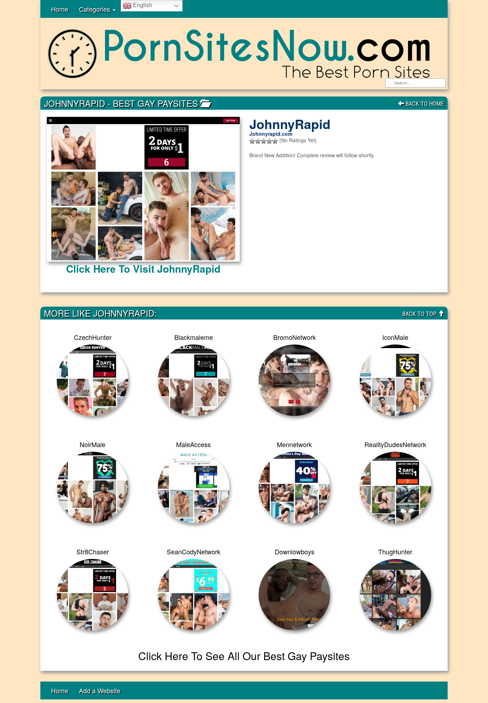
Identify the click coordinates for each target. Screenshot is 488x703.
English (141, 5)
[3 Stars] (264, 141)
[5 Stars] (275, 141)
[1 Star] (252, 141)
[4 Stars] (269, 141)
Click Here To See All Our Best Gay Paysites (244, 655)
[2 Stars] (258, 141)
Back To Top (420, 313)
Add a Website (99, 690)
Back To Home (424, 103)
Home (59, 9)
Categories (95, 9)
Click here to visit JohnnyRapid (143, 268)
